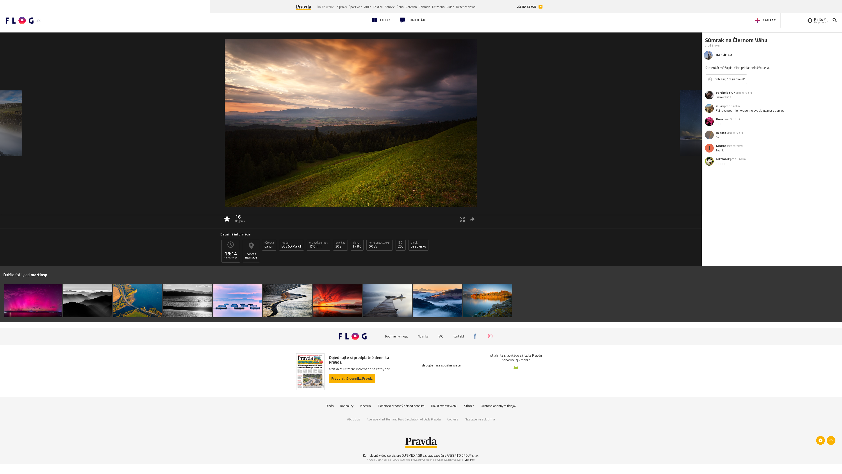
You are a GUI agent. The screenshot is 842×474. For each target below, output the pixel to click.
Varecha (411, 6)
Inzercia (365, 406)
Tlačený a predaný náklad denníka (401, 406)
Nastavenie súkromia (480, 419)
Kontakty (346, 406)
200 (400, 245)
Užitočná (438, 6)
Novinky (423, 336)
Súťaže (469, 406)
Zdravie (389, 6)
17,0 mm (318, 245)
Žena (400, 6)
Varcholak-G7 (725, 92)
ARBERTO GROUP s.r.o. (462, 455)
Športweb (355, 6)
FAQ (440, 336)
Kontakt (458, 336)
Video (450, 6)
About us (353, 419)
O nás (330, 406)
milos (720, 106)
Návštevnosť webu (444, 406)
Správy (342, 6)
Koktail (378, 6)
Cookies (452, 419)
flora (719, 119)
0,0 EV (379, 245)
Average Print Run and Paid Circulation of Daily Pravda (404, 419)
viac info (470, 460)
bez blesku (418, 245)
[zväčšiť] (462, 219)
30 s (340, 245)
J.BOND (721, 146)
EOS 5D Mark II (291, 245)
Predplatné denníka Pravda (352, 378)
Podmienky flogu (396, 336)
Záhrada (424, 6)
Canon (269, 245)
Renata (721, 132)
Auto (367, 6)
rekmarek (723, 159)
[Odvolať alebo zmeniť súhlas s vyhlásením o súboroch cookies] (820, 440)
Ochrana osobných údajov (498, 406)
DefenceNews (466, 6)
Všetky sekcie (527, 7)
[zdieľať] (472, 219)
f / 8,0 (357, 245)
